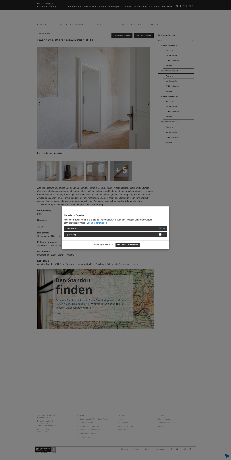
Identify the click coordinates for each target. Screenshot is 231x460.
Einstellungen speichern (103, 245)
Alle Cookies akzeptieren (127, 245)
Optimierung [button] (71, 234)
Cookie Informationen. (96, 223)
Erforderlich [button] (71, 228)
